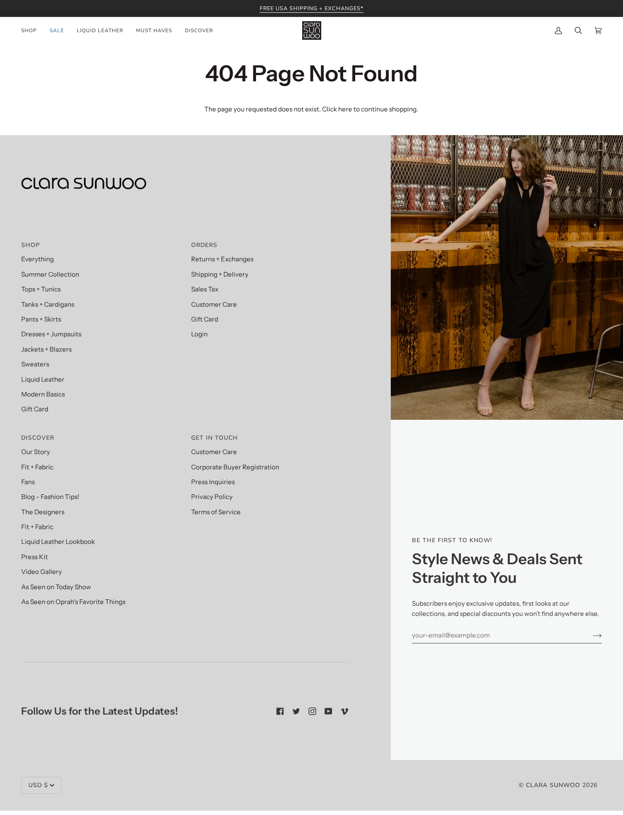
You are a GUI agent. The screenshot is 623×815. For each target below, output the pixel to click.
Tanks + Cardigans (47, 304)
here (345, 109)
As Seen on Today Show (56, 587)
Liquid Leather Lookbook (58, 542)
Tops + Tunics (41, 289)
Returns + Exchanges (222, 259)
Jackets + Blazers (46, 349)
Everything (37, 259)
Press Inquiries (213, 482)
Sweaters (35, 364)
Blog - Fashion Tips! (50, 497)
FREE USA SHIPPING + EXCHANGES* (312, 8)
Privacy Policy (212, 497)
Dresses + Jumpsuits (51, 334)
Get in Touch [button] (214, 438)
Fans (28, 482)
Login (199, 334)
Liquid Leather (42, 379)
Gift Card (34, 409)
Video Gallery (41, 572)
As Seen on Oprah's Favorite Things (73, 602)
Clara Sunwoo (553, 785)
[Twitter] (296, 711)
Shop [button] (30, 245)
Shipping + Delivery (219, 274)
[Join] (590, 635)
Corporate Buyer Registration (235, 467)
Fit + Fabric (37, 467)
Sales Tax (204, 289)
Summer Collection (50, 274)
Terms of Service (216, 512)
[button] (32, 30)
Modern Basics (43, 394)
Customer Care (214, 304)
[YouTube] (328, 711)
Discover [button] (37, 438)
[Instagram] (312, 711)
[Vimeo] (344, 711)
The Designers (42, 512)
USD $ (38, 785)
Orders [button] (204, 245)
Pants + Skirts (41, 319)
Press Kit (34, 557)
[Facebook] (280, 711)
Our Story (35, 452)
